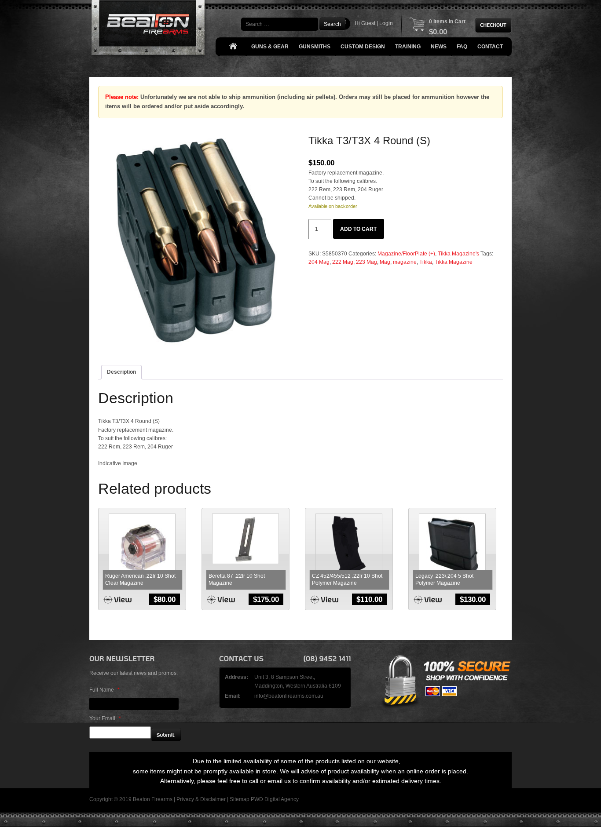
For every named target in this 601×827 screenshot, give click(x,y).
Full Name (104, 690)
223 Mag (366, 262)
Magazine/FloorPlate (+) (406, 254)
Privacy (185, 799)
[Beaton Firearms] (149, 29)
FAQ (462, 47)
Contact (490, 47)
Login (386, 23)
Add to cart (358, 229)
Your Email (105, 718)
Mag (385, 262)
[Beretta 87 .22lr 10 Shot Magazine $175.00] (246, 539)
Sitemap (239, 799)
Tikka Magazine (454, 262)
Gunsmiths (314, 47)
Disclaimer (213, 799)
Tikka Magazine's (458, 254)
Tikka (425, 262)
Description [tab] (121, 372)
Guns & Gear (270, 47)
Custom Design (363, 47)
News (439, 47)
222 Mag (342, 262)
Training (408, 47)
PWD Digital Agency (275, 799)
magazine (405, 262)
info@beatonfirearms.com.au (288, 696)
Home (233, 46)
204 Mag (319, 262)
